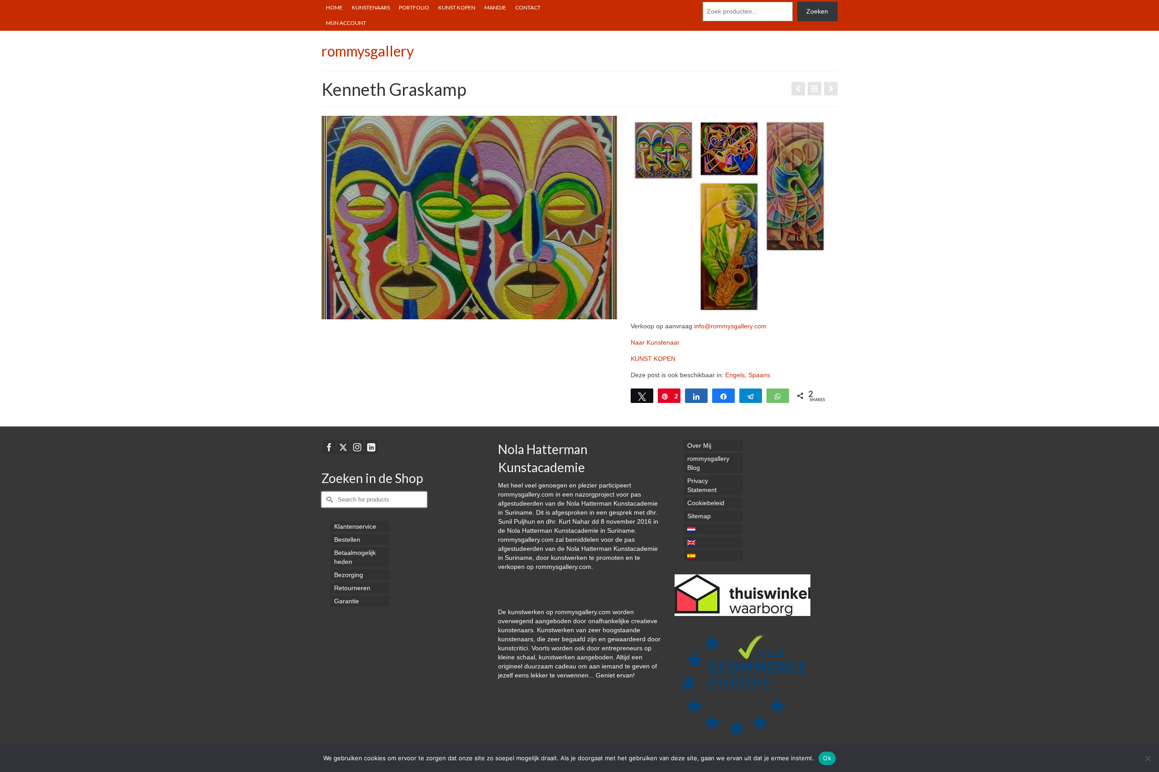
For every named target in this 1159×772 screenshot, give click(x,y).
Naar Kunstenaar (655, 342)
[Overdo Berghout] (798, 88)
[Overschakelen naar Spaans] (713, 555)
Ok (827, 758)
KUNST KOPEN (653, 358)
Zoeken (817, 11)
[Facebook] (329, 447)
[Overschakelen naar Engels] (713, 542)
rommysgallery (367, 51)
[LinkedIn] (371, 447)
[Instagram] (357, 447)
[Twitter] (343, 447)
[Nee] (1147, 758)
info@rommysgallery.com (730, 326)
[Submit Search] (328, 499)
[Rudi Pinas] (831, 88)
